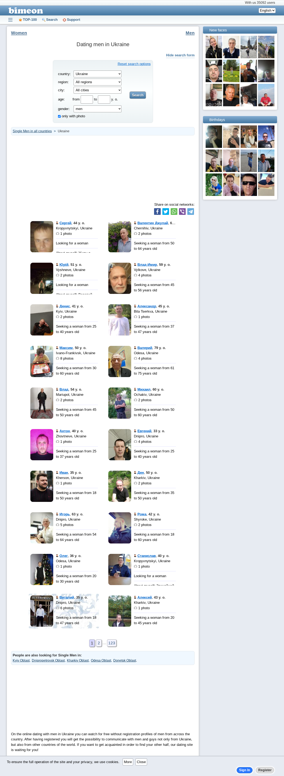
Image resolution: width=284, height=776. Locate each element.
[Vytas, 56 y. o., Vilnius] (214, 171)
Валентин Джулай (152, 223)
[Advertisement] (103, 169)
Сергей (65, 223)
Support (73, 20)
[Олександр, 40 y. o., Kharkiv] (266, 81)
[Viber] (182, 211)
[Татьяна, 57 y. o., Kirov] (249, 171)
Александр (146, 306)
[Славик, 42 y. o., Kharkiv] (249, 195)
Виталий (66, 597)
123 (111, 643)
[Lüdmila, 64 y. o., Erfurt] (231, 195)
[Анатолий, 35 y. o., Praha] (266, 147)
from (77, 99)
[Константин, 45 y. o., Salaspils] (231, 81)
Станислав (146, 556)
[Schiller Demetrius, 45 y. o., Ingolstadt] (214, 105)
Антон (64, 431)
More (128, 762)
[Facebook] (157, 211)
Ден (140, 473)
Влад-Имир (147, 265)
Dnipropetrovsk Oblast (48, 660)
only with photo (73, 116)
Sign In (244, 770)
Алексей (144, 597)
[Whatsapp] (174, 211)
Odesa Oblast (101, 660)
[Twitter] (165, 211)
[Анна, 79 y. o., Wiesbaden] (266, 57)
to (96, 99)
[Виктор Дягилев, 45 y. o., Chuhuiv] (266, 105)
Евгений (144, 431)
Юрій (63, 265)
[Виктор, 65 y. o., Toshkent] (231, 105)
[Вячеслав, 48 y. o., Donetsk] (231, 171)
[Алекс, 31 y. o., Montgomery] (266, 195)
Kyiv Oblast (21, 660)
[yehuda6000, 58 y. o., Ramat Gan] (249, 81)
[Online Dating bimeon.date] (25, 10)
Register (265, 770)
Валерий (144, 348)
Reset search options (134, 64)
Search (52, 20)
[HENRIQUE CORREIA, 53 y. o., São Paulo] (231, 57)
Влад (63, 389)
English (265, 10)
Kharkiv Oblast (78, 660)
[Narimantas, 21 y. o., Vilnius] (231, 147)
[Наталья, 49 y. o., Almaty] (214, 195)
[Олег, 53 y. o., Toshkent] (266, 171)
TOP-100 (30, 20)
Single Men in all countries (32, 131)
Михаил (144, 389)
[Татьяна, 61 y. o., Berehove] (249, 57)
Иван (63, 473)
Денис (64, 306)
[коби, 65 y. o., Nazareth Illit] (249, 105)
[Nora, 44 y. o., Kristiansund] (214, 57)
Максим (66, 348)
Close (141, 762)
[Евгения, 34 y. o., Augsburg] (249, 147)
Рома (141, 514)
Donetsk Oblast (124, 660)
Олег (63, 556)
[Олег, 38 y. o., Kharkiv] (214, 147)
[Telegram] (190, 211)
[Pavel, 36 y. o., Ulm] (214, 81)
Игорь (64, 514)
